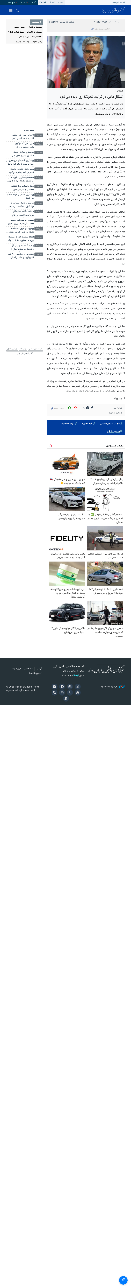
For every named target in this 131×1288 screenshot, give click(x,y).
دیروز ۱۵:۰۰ (39, 229)
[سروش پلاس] (61, 687)
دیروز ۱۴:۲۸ (39, 246)
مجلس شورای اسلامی (110, 424)
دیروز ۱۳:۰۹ (39, 271)
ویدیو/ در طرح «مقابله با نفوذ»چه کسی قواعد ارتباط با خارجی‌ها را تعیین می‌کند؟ (20, 231)
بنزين (18, 42)
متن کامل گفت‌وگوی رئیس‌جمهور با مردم (24, 145)
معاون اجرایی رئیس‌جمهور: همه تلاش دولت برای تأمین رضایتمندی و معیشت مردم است (21, 222)
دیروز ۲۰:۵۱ (39, 169)
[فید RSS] (53, 693)
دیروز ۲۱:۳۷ (39, 152)
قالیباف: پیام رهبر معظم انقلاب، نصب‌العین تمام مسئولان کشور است (23, 137)
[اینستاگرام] (61, 693)
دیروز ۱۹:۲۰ (39, 178)
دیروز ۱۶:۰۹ (39, 212)
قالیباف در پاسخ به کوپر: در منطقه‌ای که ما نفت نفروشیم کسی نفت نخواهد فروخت (21, 273)
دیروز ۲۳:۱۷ (39, 135)
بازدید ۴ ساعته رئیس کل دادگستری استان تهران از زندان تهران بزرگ (22, 247)
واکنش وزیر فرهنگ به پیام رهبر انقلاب (22, 128)
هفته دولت (37, 37)
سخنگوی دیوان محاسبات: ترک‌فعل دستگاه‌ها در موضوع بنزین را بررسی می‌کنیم (20, 205)
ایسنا (113, 10)
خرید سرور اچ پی (17, 344)
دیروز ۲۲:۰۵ (39, 144)
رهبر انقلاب (37, 42)
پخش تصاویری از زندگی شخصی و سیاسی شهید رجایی (22, 188)
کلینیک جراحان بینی (25, 353)
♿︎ (123, 1280)
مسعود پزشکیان (35, 27)
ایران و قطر (24, 37)
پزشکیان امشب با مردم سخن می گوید (20, 196)
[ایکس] (69, 693)
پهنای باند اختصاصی (16, 335)
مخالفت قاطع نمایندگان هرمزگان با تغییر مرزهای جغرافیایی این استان (23, 214)
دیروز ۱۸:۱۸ (39, 186)
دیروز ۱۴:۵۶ (39, 237)
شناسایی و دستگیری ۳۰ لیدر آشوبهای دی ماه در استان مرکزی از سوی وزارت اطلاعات (20, 256)
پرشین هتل (12, 349)
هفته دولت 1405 (16, 32)
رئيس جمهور (19, 27)
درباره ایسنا (16, 669)
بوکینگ (23, 349)
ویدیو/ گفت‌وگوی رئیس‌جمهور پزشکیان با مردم (20, 111)
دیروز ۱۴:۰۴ (39, 254)
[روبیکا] (77, 687)
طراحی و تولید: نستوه (109, 686)
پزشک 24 (36, 344)
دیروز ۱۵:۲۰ (39, 220)
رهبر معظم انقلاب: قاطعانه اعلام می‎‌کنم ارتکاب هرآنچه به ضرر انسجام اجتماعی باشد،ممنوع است (20, 171)
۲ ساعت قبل (38, 110)
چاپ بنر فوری (35, 335)
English (42, 2)
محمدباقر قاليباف (34, 32)
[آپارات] (65, 699)
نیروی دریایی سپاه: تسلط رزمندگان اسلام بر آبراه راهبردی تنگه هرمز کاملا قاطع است (20, 120)
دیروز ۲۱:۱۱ (39, 161)
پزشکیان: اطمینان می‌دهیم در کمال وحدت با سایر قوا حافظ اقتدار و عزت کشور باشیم (20, 162)
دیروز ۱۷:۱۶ (39, 203)
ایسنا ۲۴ (23, 2)
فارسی (61, 2)
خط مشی (28, 669)
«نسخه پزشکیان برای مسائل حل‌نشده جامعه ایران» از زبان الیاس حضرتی (20, 180)
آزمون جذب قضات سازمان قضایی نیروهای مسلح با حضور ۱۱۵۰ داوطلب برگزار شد (20, 265)
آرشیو (34, 2)
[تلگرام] (53, 687)
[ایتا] (69, 687)
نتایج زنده (11, 2)
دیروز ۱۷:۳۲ (39, 195)
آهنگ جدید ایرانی (15, 339)
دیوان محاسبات (67, 424)
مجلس (120, 22)
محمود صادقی (113, 431)
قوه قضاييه (87, 424)
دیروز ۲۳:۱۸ (39, 127)
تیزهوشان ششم (35, 349)
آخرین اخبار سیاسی (27, 103)
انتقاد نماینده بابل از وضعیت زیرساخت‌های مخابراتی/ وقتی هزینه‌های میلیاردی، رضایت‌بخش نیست (20, 239)
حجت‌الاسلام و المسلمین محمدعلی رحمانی (26, 48)
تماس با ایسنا (35, 673)
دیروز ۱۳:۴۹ (39, 263)
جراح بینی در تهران (34, 339)
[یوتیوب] (77, 693)
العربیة (52, 2)
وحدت (26, 42)
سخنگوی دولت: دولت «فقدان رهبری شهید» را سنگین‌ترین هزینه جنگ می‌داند (23, 154)
